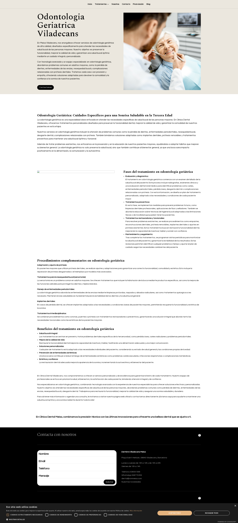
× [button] (235, 506)
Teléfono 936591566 (130, 472)
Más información (136, 511)
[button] (74, 519)
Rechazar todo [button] (211, 513)
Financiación (138, 4)
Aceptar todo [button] (175, 513)
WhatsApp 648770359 (131, 475)
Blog (148, 4)
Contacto (126, 4)
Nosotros (115, 4)
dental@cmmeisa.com (131, 478)
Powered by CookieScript (227, 522)
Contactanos (45, 87)
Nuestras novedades (131, 482)
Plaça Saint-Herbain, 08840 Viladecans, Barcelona (144, 458)
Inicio (90, 4)
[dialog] (119, 513)
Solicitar (109, 482)
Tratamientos (101, 4)
